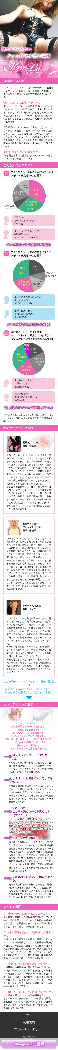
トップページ (29, 1015)
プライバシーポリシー (29, 1029)
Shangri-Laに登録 (29, 1044)
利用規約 (29, 1022)
